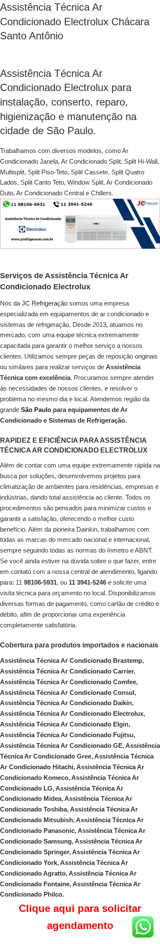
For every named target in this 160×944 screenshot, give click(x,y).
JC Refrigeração (44, 303)
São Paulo (36, 409)
